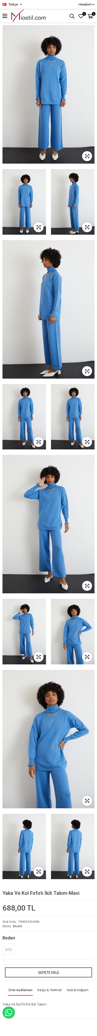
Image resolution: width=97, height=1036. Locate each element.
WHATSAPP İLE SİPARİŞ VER (8, 1013)
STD (8, 949)
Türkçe (13, 4)
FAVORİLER (84, 14)
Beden (8, 937)
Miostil (17, 926)
